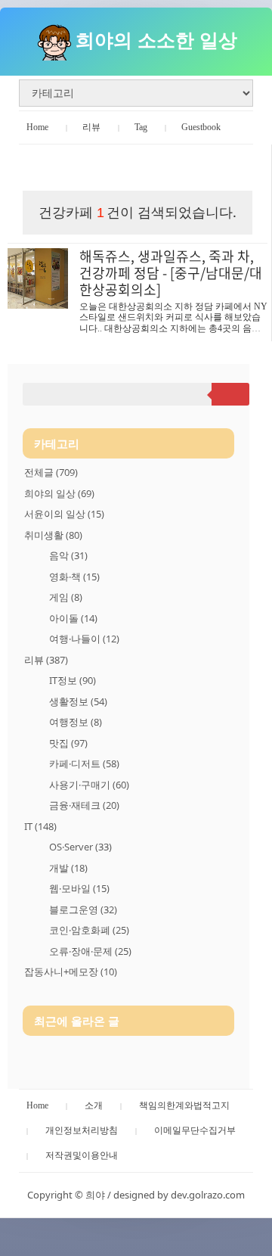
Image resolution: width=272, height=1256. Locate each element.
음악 (68, 555)
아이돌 (73, 618)
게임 (65, 597)
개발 (68, 868)
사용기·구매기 (89, 784)
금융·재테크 (84, 805)
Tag (140, 127)
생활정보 (78, 701)
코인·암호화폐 (89, 930)
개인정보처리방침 (81, 1130)
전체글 (51, 472)
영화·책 (74, 576)
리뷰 (91, 127)
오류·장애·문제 (90, 951)
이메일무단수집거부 (195, 1130)
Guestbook (201, 127)
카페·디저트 (84, 763)
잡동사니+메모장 (70, 971)
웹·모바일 (79, 888)
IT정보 (72, 680)
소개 (94, 1105)
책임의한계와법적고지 (184, 1105)
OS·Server (80, 846)
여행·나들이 (84, 638)
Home (37, 127)
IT (40, 826)
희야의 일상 (59, 493)
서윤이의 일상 (64, 514)
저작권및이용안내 (81, 1155)
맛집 (68, 743)
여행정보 (75, 722)
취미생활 (53, 535)
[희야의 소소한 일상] (54, 39)
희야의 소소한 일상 (156, 39)
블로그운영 (83, 909)
